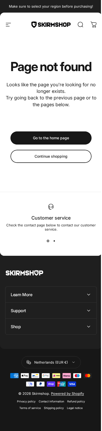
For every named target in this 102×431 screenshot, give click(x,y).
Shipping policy (52, 408)
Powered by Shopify (65, 393)
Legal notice (73, 408)
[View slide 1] (48, 241)
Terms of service (28, 408)
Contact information (49, 401)
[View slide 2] (54, 241)
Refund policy (74, 401)
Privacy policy (24, 401)
